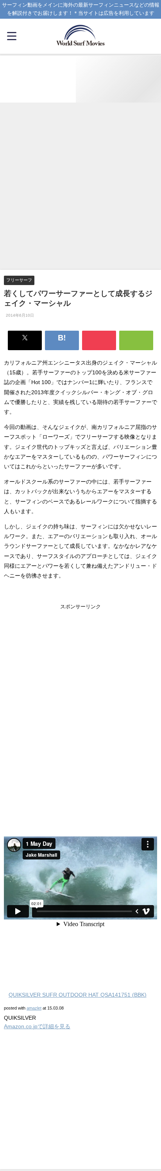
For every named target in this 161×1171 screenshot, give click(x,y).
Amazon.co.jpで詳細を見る (37, 1026)
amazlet (34, 1008)
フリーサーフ (19, 280)
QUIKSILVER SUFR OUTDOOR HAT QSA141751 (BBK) (78, 995)
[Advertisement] (80, 186)
